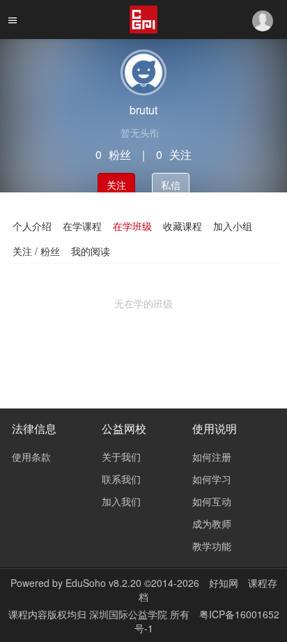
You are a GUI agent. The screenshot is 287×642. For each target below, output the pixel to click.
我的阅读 (90, 251)
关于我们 (121, 457)
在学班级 (132, 226)
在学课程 (82, 226)
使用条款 (31, 457)
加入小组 (232, 226)
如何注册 (211, 457)
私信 (170, 185)
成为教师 (211, 523)
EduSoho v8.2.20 (103, 583)
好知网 (223, 583)
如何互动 (211, 501)
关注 (116, 185)
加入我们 (121, 501)
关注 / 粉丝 (36, 251)
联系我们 (121, 479)
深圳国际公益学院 (129, 614)
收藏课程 (182, 226)
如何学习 (211, 479)
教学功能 (211, 546)
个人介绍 (32, 226)
